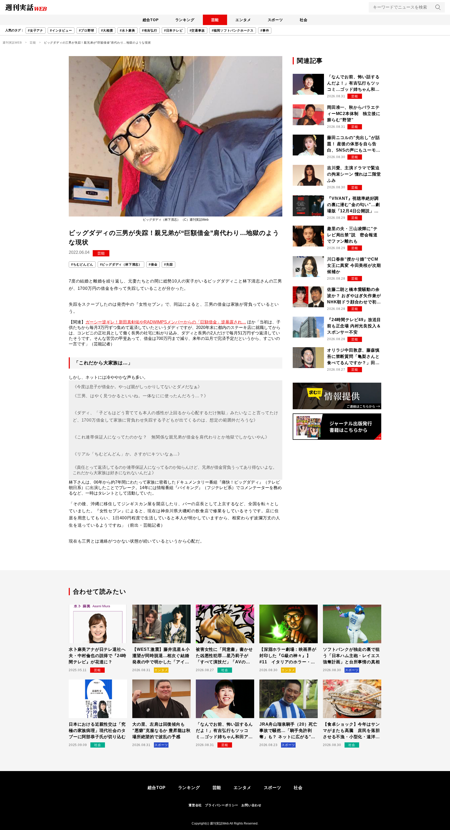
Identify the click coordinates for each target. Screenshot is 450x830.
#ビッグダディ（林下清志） (121, 264)
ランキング (185, 20)
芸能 (215, 20)
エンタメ (243, 20)
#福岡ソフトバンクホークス (233, 30)
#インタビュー (61, 30)
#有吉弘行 (149, 30)
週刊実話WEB (12, 42)
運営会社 (195, 805)
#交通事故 (197, 30)
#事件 (264, 30)
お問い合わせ (251, 805)
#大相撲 (107, 30)
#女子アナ (35, 30)
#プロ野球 (86, 30)
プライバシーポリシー (221, 805)
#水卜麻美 (127, 30)
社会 (304, 20)
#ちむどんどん (82, 264)
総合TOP (151, 20)
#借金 (153, 264)
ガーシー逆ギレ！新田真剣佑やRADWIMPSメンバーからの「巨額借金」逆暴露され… (165, 322)
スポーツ (275, 20)
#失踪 (168, 264)
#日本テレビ (173, 30)
